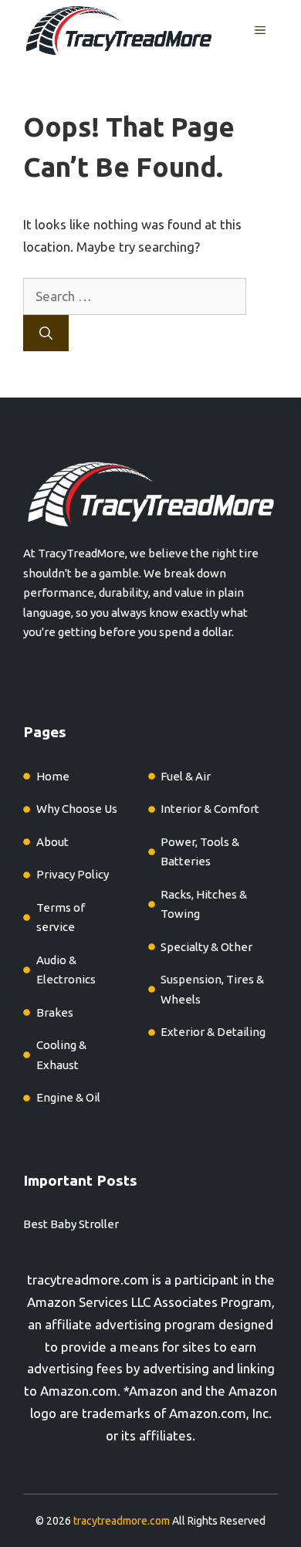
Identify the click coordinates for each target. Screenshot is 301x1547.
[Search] (46, 333)
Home (52, 776)
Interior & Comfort (210, 808)
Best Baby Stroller (71, 1223)
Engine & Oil (68, 1097)
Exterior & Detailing (213, 1031)
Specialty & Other (206, 946)
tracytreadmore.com (88, 1279)
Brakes (54, 1012)
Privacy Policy (72, 874)
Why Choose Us (76, 808)
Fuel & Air (186, 776)
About (52, 841)
